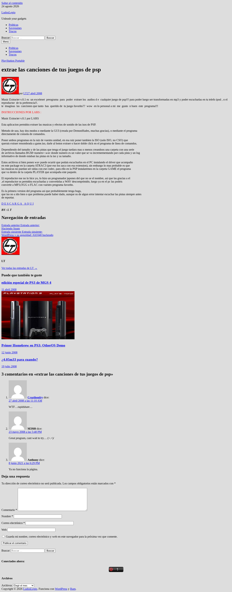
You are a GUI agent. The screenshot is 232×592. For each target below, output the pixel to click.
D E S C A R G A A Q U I (17, 203)
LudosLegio (8, 12)
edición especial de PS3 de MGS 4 (26, 282)
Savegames (15, 28)
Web (4, 529)
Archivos (6, 585)
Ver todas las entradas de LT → (19, 268)
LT (25, 93)
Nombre (7, 516)
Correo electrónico (13, 523)
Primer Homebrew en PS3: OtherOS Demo (33, 345)
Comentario (9, 509)
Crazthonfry (35, 397)
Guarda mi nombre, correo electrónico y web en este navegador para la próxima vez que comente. (61, 536)
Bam (73, 588)
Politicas (13, 24)
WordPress (61, 588)
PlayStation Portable (13, 60)
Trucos (12, 31)
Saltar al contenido (12, 3)
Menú (6, 41)
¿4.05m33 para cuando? (19, 359)
